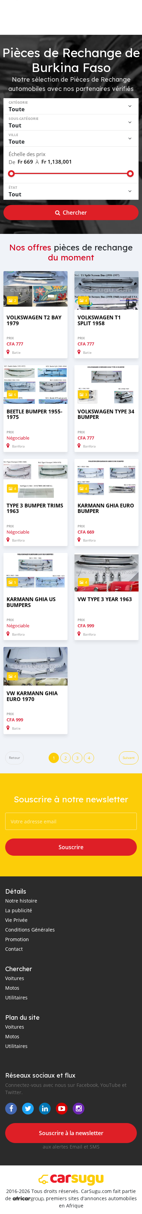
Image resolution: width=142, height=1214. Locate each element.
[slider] (11, 173)
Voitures (14, 978)
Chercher (75, 212)
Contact (14, 949)
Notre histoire (21, 900)
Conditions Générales (30, 929)
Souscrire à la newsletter (71, 1133)
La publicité (18, 910)
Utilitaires (16, 997)
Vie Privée (16, 920)
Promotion (17, 939)
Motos (12, 988)
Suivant (129, 757)
